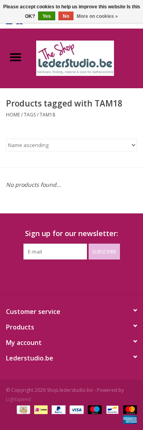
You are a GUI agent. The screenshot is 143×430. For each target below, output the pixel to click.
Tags (30, 114)
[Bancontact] (111, 409)
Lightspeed (18, 399)
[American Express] (128, 419)
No (66, 16)
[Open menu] (15, 57)
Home (13, 114)
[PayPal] (58, 409)
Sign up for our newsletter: (71, 233)
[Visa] (76, 409)
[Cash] (22, 409)
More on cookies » (97, 16)
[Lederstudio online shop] (87, 57)
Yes (47, 16)
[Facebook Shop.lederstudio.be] (64, 275)
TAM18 (47, 114)
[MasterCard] (128, 409)
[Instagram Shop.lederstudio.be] (78, 275)
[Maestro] (94, 409)
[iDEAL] (40, 409)
